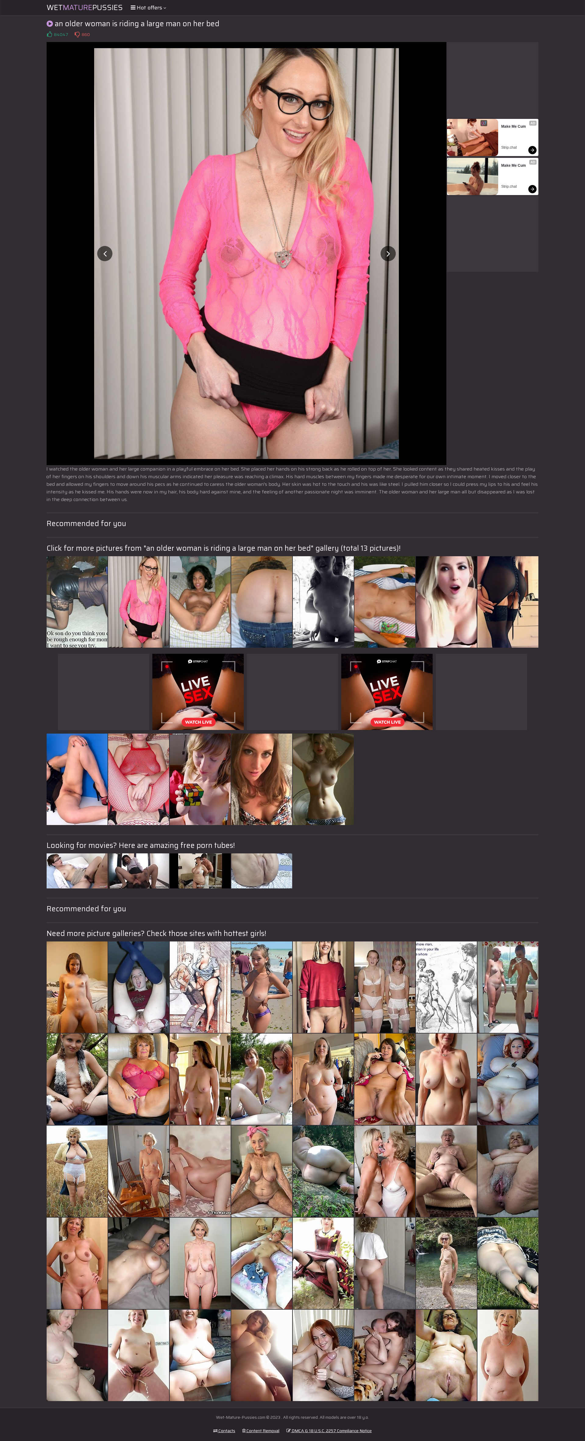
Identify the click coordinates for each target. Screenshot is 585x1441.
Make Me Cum (513, 126)
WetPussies (85, 7)
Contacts (226, 1430)
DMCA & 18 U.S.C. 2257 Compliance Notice (331, 1430)
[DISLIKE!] (77, 34)
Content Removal (262, 1430)
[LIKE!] (49, 34)
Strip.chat (509, 147)
